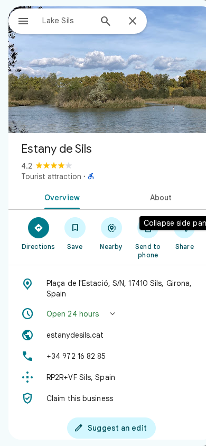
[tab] (60, 196)
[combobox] (66, 20)
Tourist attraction (51, 176)
